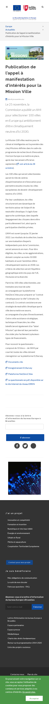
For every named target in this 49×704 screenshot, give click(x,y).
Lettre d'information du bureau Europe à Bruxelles (25, 619)
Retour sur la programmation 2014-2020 (25, 643)
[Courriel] (33, 446)
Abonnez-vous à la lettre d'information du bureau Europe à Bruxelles (23, 418)
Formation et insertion (17, 524)
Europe (8, 26)
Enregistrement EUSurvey (20, 368)
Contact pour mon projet (19, 562)
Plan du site (32, 674)
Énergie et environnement (19, 533)
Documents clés (15, 362)
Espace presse (14, 629)
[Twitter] (25, 446)
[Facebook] (17, 446)
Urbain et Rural (14, 537)
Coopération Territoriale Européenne (23, 546)
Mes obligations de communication (22, 578)
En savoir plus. (29, 692)
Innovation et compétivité (19, 520)
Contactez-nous (17, 674)
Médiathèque (13, 634)
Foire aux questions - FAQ (19, 586)
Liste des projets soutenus (19, 647)
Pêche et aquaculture (17, 542)
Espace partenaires (16, 625)
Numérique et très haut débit (20, 529)
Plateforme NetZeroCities (20, 374)
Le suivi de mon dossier (17, 582)
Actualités (10, 29)
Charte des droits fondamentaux (21, 638)
